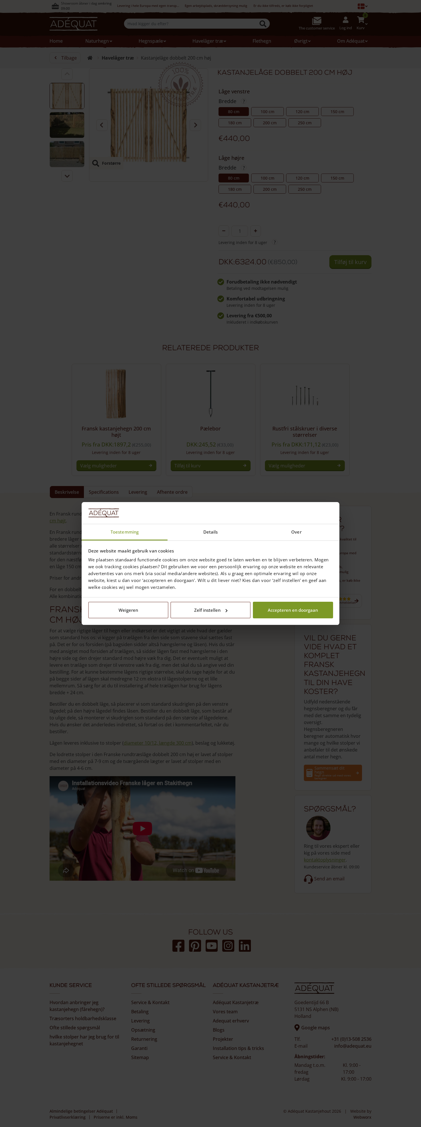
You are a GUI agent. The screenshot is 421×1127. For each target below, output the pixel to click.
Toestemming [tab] (125, 532)
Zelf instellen (207, 610)
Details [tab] (210, 532)
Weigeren (128, 610)
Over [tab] (296, 532)
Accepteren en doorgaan (293, 610)
